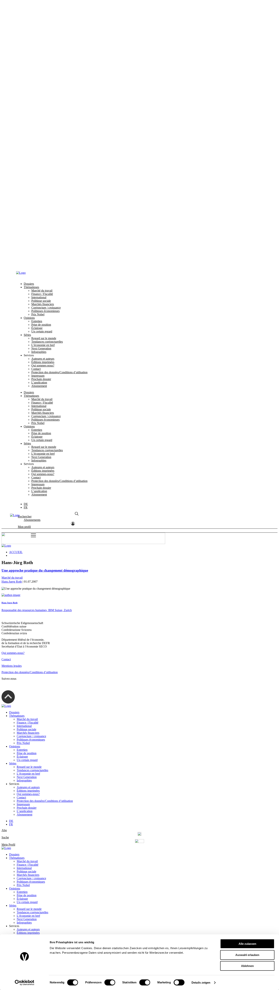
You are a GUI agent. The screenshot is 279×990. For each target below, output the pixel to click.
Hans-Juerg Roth (12, 581)
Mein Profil (8, 844)
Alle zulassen (247, 943)
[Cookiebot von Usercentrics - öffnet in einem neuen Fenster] (24, 982)
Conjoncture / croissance (46, 34)
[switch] (109, 982)
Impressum (37, 102)
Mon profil (24, 261)
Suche (5, 837)
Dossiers (29, 10)
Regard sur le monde (43, 65)
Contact (36, 95)
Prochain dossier (41, 106)
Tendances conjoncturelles (47, 68)
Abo (4, 830)
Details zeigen (201, 982)
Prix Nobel (37, 41)
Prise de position (41, 51)
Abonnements (32, 254)
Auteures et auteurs (42, 85)
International (38, 24)
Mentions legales (12, 665)
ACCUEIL (16, 552)
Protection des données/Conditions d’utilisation (59, 99)
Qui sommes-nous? (42, 92)
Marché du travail (41, 17)
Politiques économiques (45, 38)
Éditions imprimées (42, 89)
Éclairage (37, 55)
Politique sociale (41, 27)
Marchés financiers (42, 31)
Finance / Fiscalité (42, 21)
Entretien (36, 48)
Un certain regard (41, 58)
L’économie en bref (43, 72)
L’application (39, 109)
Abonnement (39, 112)
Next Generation (41, 75)
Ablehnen (247, 965)
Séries (27, 61)
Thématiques (31, 14)
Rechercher (25, 251)
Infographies (38, 78)
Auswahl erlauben (247, 955)
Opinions (29, 44)
